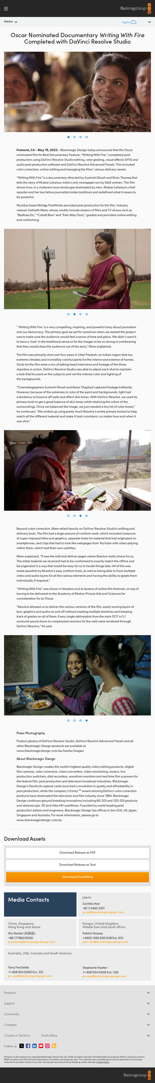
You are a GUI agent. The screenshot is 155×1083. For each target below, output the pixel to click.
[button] (68, 137)
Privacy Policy (102, 1062)
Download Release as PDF (78, 852)
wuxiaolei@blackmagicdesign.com (31, 941)
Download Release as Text (77, 864)
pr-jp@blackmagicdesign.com (103, 912)
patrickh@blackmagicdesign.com (105, 941)
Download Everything (77, 876)
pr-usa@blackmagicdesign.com (29, 976)
